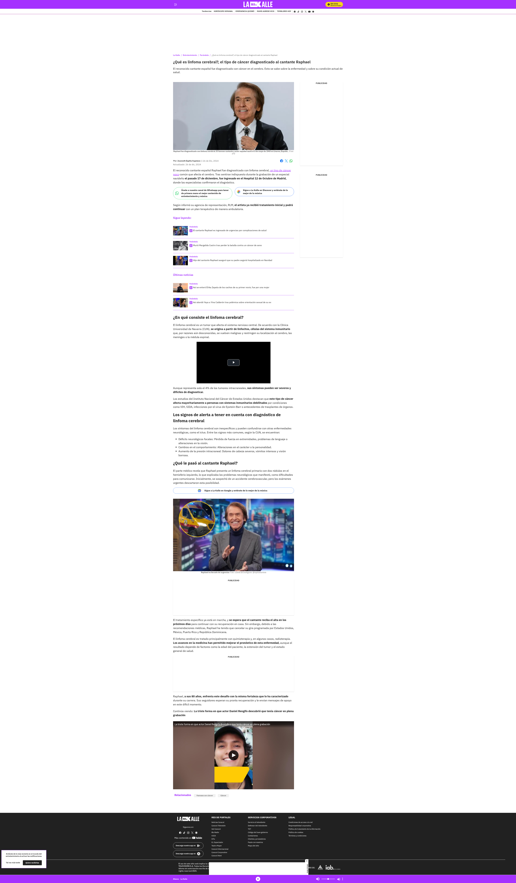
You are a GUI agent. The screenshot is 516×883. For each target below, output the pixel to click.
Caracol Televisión (218, 826)
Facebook (281, 162)
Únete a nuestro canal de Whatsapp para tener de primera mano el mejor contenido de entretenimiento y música (205, 193)
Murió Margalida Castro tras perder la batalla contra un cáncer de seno (227, 245)
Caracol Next (217, 856)
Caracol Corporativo (219, 852)
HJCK (214, 836)
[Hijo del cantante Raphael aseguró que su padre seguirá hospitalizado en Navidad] (180, 260)
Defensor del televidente (257, 826)
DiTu (213, 839)
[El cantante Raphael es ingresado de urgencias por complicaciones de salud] (180, 230)
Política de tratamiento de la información (304, 829)
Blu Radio (215, 832)
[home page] (258, 4)
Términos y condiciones (297, 836)
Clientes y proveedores (257, 839)
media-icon (258, 879)
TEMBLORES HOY (284, 11)
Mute (317, 879)
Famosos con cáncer (205, 795)
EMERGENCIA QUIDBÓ (245, 11)
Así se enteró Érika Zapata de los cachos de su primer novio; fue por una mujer (231, 287)
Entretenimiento (190, 55)
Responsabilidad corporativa (300, 826)
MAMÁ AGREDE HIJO (265, 11)
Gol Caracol (216, 829)
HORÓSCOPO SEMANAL (223, 11)
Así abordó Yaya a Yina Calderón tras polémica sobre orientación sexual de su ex (232, 302)
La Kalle (176, 55)
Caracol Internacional (220, 849)
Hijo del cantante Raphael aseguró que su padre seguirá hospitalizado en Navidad (232, 260)
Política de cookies (296, 832)
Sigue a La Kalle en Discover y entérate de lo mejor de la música (265, 192)
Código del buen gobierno (258, 832)
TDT (249, 829)
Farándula (204, 55)
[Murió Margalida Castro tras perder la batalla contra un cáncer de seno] (180, 245)
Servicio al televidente (256, 822)
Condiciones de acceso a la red (301, 822)
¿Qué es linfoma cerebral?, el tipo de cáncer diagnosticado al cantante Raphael (244, 55)
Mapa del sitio (253, 846)
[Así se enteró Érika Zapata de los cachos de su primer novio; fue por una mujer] (180, 287)
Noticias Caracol (218, 822)
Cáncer (223, 795)
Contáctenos (253, 836)
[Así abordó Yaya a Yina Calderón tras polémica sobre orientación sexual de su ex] (180, 302)
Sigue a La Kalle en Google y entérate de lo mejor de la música (235, 490)
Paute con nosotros (255, 842)
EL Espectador (217, 842)
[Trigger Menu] (175, 4)
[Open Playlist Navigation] (342, 879)
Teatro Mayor (217, 846)
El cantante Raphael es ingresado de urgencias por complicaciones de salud (229, 230)
